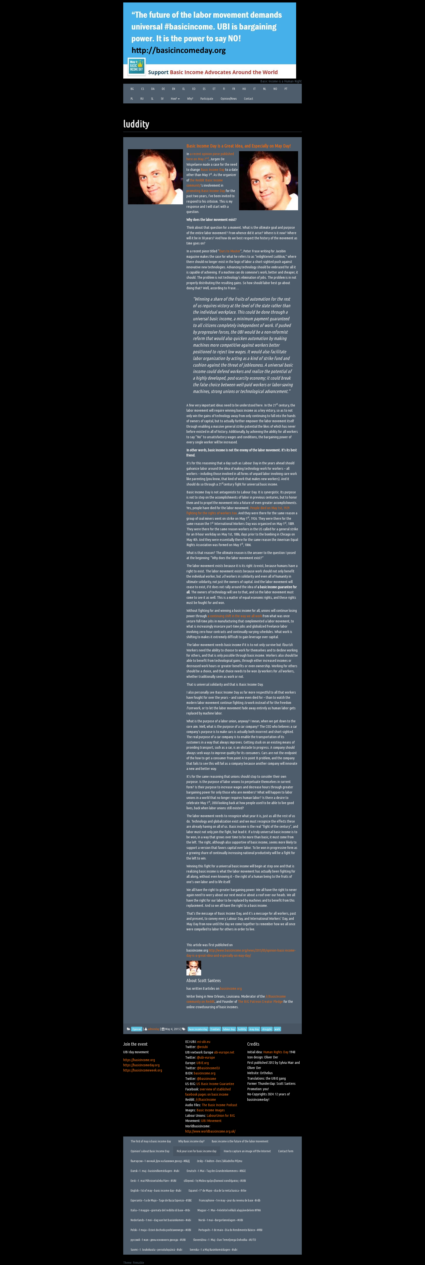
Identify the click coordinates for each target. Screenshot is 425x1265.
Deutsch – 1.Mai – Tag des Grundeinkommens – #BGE (216, 1170)
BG (132, 88)
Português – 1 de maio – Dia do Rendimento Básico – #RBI (230, 1230)
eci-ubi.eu (203, 1041)
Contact (248, 98)
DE (163, 88)
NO (275, 88)
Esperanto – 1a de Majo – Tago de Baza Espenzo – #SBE (161, 1200)
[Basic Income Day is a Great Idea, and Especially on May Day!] (155, 173)
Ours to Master (229, 251)
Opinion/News (229, 98)
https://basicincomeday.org (141, 1065)
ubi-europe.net (224, 1052)
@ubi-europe (206, 1057)
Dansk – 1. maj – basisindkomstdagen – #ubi (155, 1170)
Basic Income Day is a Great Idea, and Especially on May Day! (238, 145)
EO (194, 88)
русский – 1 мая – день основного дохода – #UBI (158, 1239)
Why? (190, 98)
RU (142, 98)
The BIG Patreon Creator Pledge (260, 1001)
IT (254, 88)
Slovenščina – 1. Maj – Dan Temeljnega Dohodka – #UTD (224, 1239)
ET (214, 88)
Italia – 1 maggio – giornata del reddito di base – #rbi (160, 1210)
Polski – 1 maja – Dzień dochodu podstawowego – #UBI (161, 1230)
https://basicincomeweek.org (142, 1070)
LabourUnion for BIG (221, 1115)
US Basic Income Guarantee (215, 1084)
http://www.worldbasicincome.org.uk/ (210, 1131)
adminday (153, 1029)
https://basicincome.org (139, 1060)
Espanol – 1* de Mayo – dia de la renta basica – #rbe (217, 1190)
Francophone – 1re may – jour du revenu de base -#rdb (229, 1200)
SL (152, 98)
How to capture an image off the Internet (247, 1151)
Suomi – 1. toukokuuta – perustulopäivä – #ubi (156, 1249)
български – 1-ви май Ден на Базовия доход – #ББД (160, 1161)
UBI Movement (211, 1121)
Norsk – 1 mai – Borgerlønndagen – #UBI (220, 1220)
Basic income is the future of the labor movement (240, 1141)
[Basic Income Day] (209, 40)
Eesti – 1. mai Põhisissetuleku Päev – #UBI (153, 1180)
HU (244, 88)
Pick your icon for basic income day (196, 1151)
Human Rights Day (275, 1052)
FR (233, 88)
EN (173, 88)
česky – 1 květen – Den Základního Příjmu (219, 1161)
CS (142, 88)
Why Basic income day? (191, 1141)
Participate (206, 98)
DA (152, 88)
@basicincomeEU (208, 1068)
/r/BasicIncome (206, 1099)
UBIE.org (203, 1063)
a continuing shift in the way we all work (235, 616)
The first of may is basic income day (151, 1141)
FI (224, 88)
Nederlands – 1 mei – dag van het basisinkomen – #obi (161, 1220)
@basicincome (206, 1078)
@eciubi (202, 1047)
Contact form (285, 1151)
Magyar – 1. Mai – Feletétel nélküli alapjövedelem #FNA (229, 1210)
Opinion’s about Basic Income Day (150, 1151)
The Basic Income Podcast (219, 1105)
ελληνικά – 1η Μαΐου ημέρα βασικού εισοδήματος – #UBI (215, 1180)
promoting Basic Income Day (205, 191)
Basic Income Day (213, 169)
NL (264, 88)
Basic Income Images (211, 1110)
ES (204, 88)
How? (174, 98)
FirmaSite (138, 1262)
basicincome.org (230, 988)
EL (183, 88)
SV (162, 98)
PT (286, 88)
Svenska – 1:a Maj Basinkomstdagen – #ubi (213, 1249)
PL (132, 98)
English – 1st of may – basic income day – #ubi (156, 1190)
